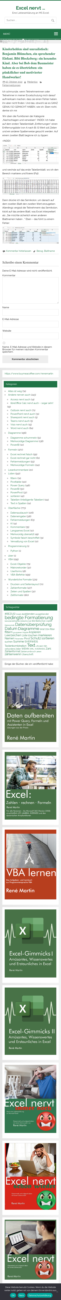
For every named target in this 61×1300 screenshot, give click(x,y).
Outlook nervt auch (20, 410)
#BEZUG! (10, 613)
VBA (10, 559)
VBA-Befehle (17, 574)
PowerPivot (16, 492)
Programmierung (17, 546)
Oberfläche (14, 508)
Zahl (48, 648)
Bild (33, 621)
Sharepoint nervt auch (22, 417)
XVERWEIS (40, 648)
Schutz (35, 638)
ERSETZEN (44, 629)
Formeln (12, 449)
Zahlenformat (12, 651)
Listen (11, 473)
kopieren (35, 632)
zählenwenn (13, 654)
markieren (45, 635)
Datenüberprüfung (33, 624)
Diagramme (14, 433)
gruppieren (17, 632)
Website (6, 331)
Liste (24, 635)
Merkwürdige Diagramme (24, 441)
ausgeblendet (42, 614)
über (10, 555)
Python (14, 550)
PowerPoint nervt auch (22, 414)
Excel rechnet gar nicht (23, 458)
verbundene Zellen (13, 649)
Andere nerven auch (19, 394)
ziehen (38, 651)
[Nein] (57, 1291)
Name (5, 307)
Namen (10, 638)
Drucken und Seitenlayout (24, 584)
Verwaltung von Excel (22, 541)
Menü (6, 33)
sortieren (15, 496)
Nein (21, 1295)
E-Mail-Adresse (10, 319)
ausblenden (28, 614)
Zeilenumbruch (28, 651)
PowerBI (15, 444)
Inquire (25, 632)
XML (32, 648)
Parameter (19, 639)
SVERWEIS (31, 641)
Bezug (40, 251)
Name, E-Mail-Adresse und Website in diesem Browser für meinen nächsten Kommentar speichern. (27, 349)
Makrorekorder (18, 567)
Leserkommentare (18, 470)
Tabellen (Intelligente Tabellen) (27, 499)
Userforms (16, 571)
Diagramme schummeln (23, 437)
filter (52, 629)
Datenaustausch (19, 512)
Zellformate (16, 595)
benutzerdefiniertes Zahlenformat (18, 621)
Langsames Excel (20, 530)
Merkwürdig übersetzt (22, 534)
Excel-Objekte (18, 564)
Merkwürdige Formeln (22, 465)
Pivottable (15, 481)
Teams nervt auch (20, 421)
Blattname (49, 251)
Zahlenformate (18, 587)
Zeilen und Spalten (20, 591)
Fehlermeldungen (11, 85)
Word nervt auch (19, 428)
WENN (25, 648)
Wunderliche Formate (20, 579)
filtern (13, 478)
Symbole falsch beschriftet (24, 537)
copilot (49, 621)
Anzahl (18, 614)
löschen (33, 635)
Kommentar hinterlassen (18, 251)
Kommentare (17, 527)
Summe (18, 641)
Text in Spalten (18, 503)
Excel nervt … (30, 8)
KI (11, 523)
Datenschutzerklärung (40, 1295)
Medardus (32, 82)
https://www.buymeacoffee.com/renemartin (29, 373)
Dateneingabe (18, 516)
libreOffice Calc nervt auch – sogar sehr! (31, 403)
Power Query (17, 485)
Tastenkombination (15, 645)
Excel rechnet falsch (21, 454)
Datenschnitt (10, 625)
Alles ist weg (15, 391)
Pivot (27, 638)
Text (31, 645)
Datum (11, 628)
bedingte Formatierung (29, 617)
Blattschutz (41, 621)
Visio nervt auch (19, 424)
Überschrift (27, 654)
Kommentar (8, 275)
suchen (9, 641)
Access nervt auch (20, 399)
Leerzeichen (13, 635)
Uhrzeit (39, 646)
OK (13, 1295)
